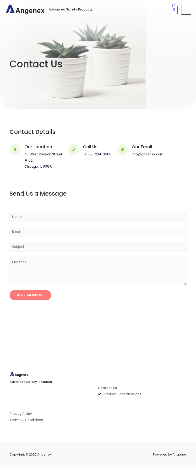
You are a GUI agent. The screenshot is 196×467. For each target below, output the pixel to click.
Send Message (30, 295)
